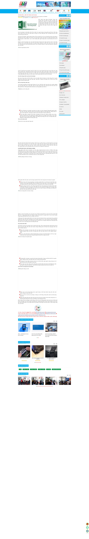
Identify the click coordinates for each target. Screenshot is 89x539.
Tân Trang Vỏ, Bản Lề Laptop (64, 72)
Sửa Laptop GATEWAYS (38, 358)
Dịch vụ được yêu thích (24, 342)
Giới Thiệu (24, 12)
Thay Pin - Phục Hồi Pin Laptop (64, 40)
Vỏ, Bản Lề (62, 106)
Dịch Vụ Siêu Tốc (51, 12)
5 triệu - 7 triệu (25, 369)
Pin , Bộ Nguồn (62, 99)
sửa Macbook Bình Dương (51, 312)
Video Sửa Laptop (58, 12)
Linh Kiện (39, 12)
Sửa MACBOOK (34, 12)
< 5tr (20, 369)
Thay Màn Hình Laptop (63, 42)
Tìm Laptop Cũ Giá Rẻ (23, 365)
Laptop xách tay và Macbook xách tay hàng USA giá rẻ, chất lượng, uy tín (31, 315)
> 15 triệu (48, 369)
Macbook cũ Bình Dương (51, 313)
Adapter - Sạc (62, 92)
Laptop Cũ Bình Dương (56, 369)
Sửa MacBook (62, 65)
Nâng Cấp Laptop (62, 67)
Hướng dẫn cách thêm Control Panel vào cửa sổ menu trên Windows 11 (51, 335)
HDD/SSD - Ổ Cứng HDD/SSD (64, 104)
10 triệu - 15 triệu (42, 369)
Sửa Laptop (29, 12)
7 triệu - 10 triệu (33, 369)
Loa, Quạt (61, 111)
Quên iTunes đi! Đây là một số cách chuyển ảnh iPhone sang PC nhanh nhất (38, 335)
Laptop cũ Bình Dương (41, 313)
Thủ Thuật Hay (64, 12)
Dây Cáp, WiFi (62, 113)
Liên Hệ (68, 12)
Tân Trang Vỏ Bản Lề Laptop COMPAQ (25, 358)
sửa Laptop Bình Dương (40, 312)
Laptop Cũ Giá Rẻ (44, 12)
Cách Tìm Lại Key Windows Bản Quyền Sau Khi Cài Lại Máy (24, 335)
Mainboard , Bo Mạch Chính (64, 97)
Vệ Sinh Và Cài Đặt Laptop (64, 35)
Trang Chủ (20, 12)
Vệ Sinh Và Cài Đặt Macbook (64, 33)
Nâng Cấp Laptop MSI (52, 358)
